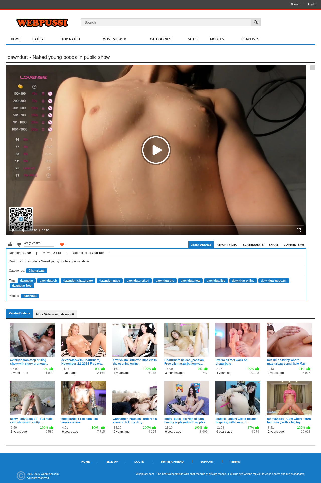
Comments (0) (294, 244)
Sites (193, 39)
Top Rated (70, 39)
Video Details (201, 244)
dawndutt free (22, 285)
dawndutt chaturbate (78, 280)
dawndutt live (216, 280)
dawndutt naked (138, 280)
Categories (160, 39)
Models (217, 39)
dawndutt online (243, 280)
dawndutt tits (165, 280)
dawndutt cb (48, 280)
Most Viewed (114, 39)
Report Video (227, 244)
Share (273, 244)
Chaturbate (37, 270)
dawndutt (26, 280)
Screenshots (253, 244)
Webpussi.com (50, 473)
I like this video (10, 244)
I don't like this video (18, 244)
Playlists (250, 39)
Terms (235, 461)
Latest (38, 39)
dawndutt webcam (274, 280)
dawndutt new (190, 280)
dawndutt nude (109, 280)
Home (16, 39)
